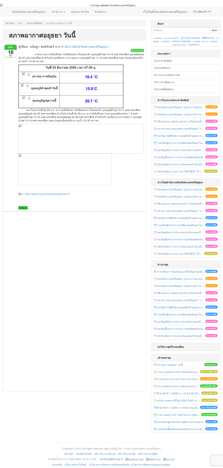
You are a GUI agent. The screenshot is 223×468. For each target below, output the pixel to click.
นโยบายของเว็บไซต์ (75, 464)
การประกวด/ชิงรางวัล (168, 75)
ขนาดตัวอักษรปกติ (193, 11)
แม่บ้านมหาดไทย (179, 45)
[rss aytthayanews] (169, 459)
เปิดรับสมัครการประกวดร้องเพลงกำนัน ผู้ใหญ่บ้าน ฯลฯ (186, 164)
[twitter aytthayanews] (153, 459)
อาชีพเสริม (157, 38)
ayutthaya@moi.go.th (111, 459)
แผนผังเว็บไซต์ (84, 453)
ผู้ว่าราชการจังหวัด (190, 38)
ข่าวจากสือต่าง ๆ (165, 82)
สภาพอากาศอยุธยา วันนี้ (170, 364)
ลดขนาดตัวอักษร (190, 11)
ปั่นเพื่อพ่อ (214, 41)
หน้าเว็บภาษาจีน (127, 453)
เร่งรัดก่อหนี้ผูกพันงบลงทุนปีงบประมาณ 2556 (181, 429)
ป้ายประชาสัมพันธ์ (181, 41)
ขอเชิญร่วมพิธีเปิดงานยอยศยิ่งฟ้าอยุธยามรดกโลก (183, 135)
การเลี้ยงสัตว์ (165, 41)
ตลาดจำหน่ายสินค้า (171, 38)
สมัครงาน (208, 38)
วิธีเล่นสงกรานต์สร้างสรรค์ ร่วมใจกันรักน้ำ (180, 121)
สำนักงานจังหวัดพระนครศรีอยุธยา (85, 46)
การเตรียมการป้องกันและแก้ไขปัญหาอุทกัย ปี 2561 (184, 271)
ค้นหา (215, 30)
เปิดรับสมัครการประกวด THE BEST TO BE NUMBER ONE (188, 171)
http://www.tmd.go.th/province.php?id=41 (47, 194)
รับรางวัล (205, 41)
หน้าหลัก (9, 23)
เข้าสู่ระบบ (57, 11)
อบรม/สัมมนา (163, 67)
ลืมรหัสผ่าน (100, 11)
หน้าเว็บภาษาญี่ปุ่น (148, 453)
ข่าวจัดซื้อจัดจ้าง (165, 89)
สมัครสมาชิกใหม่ (80, 11)
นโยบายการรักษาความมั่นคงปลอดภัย (109, 464)
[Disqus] (74, 258)
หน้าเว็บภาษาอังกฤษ (105, 453)
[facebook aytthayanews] (135, 459)
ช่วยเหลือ (57, 464)
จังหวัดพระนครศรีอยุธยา (29, 10)
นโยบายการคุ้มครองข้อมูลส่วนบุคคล (150, 464)
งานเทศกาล (193, 44)
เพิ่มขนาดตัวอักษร (197, 11)
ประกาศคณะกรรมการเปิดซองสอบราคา (178, 386)
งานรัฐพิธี (196, 41)
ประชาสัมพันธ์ (34, 23)
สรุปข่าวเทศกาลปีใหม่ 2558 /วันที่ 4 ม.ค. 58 (180, 400)
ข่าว (20, 23)
